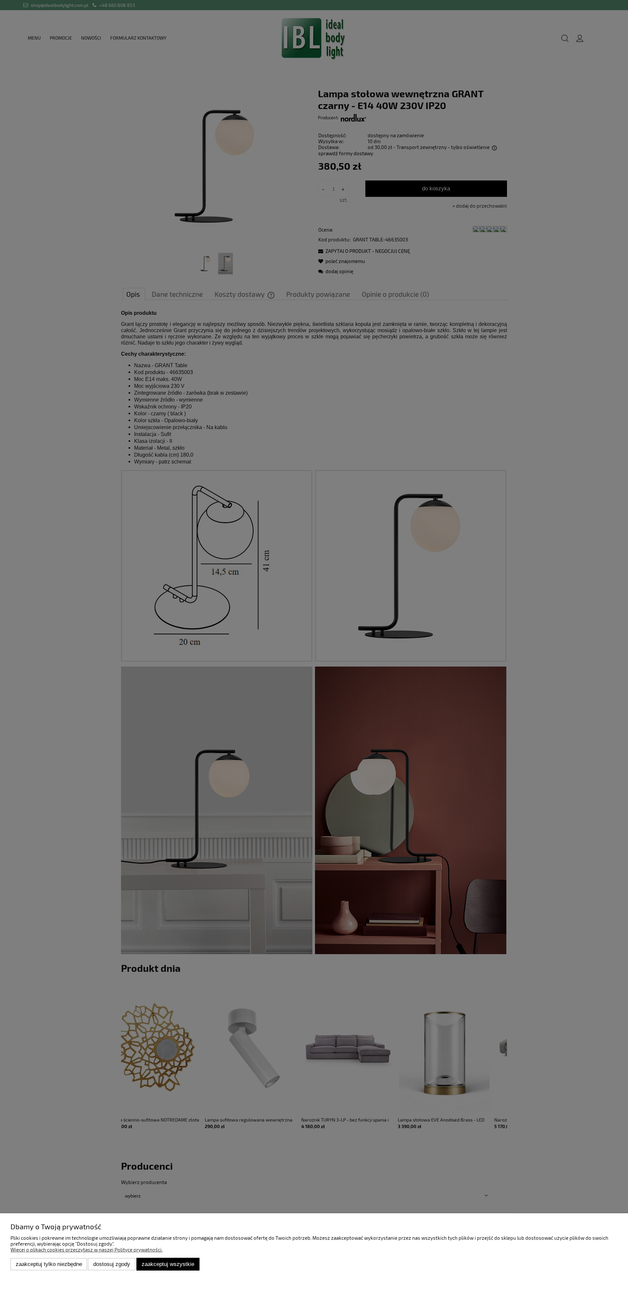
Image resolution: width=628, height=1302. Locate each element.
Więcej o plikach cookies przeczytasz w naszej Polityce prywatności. (86, 1250)
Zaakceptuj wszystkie (168, 1264)
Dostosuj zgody (111, 1264)
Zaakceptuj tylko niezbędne (49, 1264)
